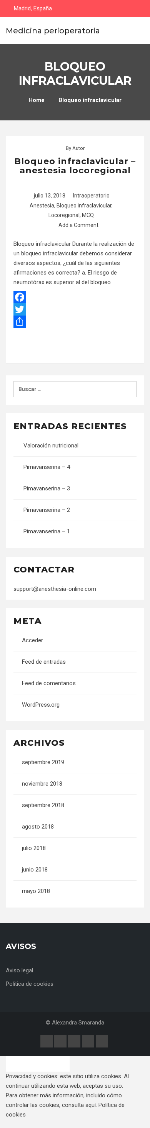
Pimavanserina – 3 (46, 488)
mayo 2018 (36, 891)
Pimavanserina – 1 (46, 531)
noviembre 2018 (42, 783)
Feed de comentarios (49, 683)
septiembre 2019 (43, 762)
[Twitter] (75, 309)
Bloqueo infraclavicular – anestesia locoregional (75, 166)
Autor (78, 148)
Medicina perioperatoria (53, 30)
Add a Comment (78, 225)
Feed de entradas (44, 661)
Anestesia (42, 205)
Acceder (32, 640)
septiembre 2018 (43, 805)
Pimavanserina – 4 (46, 467)
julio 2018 (34, 848)
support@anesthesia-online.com (54, 588)
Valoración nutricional (50, 445)
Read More (75, 345)
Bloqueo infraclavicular (84, 205)
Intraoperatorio (91, 195)
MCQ (88, 215)
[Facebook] (75, 297)
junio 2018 (35, 869)
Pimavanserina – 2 (46, 509)
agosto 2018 (38, 826)
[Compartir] (75, 322)
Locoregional (64, 215)
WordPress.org (41, 704)
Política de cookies (29, 983)
